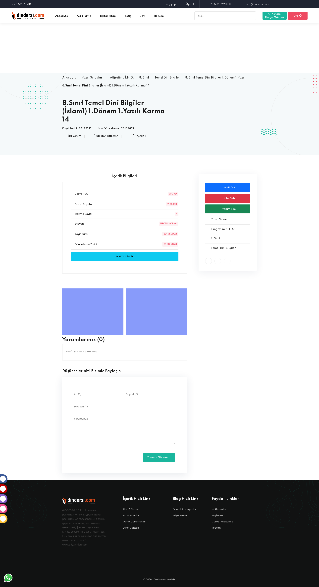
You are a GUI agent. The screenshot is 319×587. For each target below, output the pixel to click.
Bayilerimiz (218, 515)
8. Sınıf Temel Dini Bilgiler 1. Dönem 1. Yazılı (215, 77)
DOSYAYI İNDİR (124, 256)
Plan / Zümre (131, 509)
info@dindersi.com (257, 4)
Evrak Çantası (131, 527)
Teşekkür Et (228, 187)
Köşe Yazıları (180, 515)
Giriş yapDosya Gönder (274, 16)
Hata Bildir (228, 198)
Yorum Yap (229, 209)
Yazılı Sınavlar (92, 77)
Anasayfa (69, 77)
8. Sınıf (144, 77)
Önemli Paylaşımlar (184, 509)
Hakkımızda (219, 509)
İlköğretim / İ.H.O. (121, 77)
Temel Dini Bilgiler (167, 77)
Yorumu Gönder (158, 457)
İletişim (216, 527)
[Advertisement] (159, 48)
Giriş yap (170, 4)
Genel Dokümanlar (134, 521)
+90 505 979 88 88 (220, 4)
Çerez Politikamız (222, 521)
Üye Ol (190, 4)
